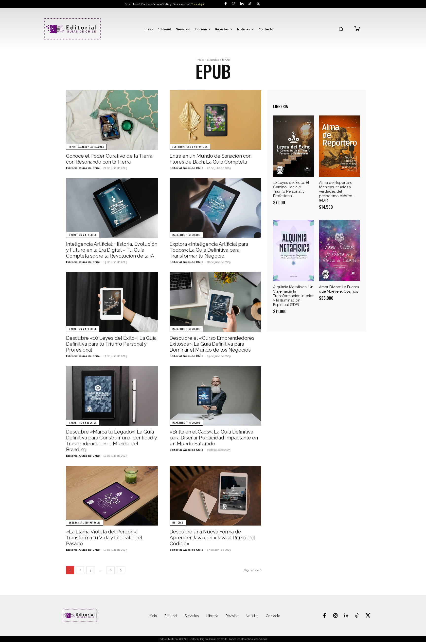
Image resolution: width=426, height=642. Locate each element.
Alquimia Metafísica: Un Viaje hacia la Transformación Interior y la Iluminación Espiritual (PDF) (293, 296)
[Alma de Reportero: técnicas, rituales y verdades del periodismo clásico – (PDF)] (339, 146)
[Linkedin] (242, 4)
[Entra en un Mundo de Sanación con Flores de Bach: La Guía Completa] (215, 120)
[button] (341, 29)
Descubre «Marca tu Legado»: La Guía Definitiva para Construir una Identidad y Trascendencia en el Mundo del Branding (111, 441)
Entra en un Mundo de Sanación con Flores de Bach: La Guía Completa (210, 159)
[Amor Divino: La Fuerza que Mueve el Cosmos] (339, 250)
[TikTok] (250, 4)
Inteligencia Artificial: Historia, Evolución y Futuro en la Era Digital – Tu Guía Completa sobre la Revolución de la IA (111, 250)
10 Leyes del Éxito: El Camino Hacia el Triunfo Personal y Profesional (291, 189)
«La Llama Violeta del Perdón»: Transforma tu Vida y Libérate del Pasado (104, 538)
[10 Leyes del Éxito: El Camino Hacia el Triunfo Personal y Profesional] (293, 146)
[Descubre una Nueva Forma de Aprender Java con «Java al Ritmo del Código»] (215, 496)
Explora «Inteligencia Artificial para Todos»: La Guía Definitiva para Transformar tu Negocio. (209, 250)
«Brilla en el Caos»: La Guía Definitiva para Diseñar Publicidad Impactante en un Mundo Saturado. (214, 438)
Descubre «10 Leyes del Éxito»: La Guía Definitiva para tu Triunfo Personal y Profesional (111, 344)
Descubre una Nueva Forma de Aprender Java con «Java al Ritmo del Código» (212, 538)
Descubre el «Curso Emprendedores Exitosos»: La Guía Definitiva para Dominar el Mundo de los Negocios (212, 344)
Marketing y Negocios (83, 235)
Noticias (177, 522)
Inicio (200, 59)
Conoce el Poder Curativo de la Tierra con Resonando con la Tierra (109, 159)
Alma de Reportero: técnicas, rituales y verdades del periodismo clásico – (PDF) (337, 191)
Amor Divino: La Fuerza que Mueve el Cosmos (339, 289)
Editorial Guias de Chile (83, 168)
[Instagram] (234, 4)
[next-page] (121, 570)
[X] (258, 4)
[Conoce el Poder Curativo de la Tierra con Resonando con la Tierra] (112, 120)
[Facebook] (225, 4)
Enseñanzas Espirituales (85, 522)
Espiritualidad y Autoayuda (86, 147)
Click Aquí (198, 4)
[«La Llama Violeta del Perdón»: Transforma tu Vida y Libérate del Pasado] (112, 496)
